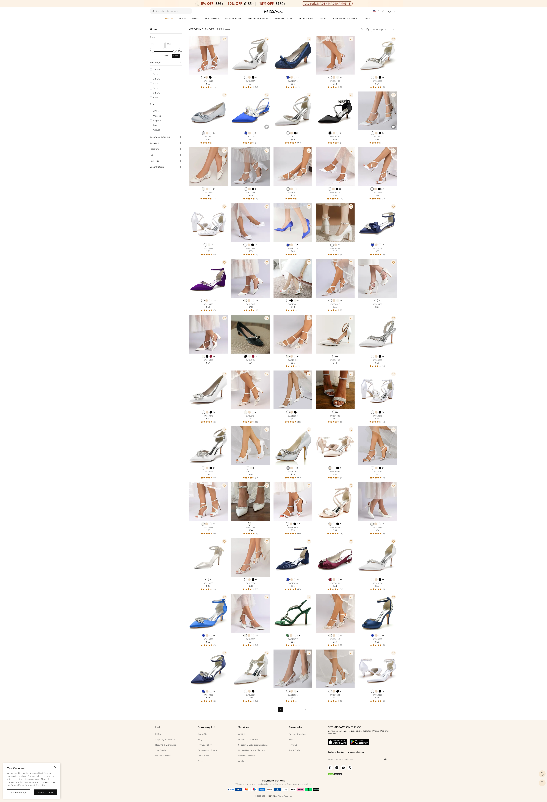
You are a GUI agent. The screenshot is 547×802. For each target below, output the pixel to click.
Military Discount (247, 755)
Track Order (295, 750)
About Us (202, 734)
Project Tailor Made (248, 739)
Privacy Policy (205, 745)
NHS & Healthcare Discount (252, 750)
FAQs (158, 734)
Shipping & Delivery (165, 739)
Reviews (293, 745)
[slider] (153, 51)
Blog (200, 739)
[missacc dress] (273, 3)
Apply (241, 761)
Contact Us (203, 755)
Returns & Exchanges (165, 745)
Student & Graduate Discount (253, 745)
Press (200, 761)
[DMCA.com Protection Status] (335, 775)
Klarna (292, 739)
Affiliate (242, 734)
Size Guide (160, 750)
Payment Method (297, 734)
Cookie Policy (17, 785)
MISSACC (271, 796)
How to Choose (163, 755)
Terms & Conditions (207, 750)
